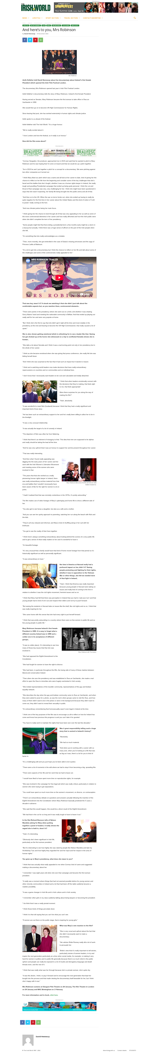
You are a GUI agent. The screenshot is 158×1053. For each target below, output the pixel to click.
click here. (54, 995)
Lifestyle (36, 18)
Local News (65, 25)
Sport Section (52, 18)
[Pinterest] (35, 40)
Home (24, 23)
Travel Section (71, 18)
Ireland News (56, 25)
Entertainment (38, 23)
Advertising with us (109, 1050)
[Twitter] (30, 40)
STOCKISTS (132, 1050)
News (24, 18)
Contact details (122, 1050)
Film (43, 25)
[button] (134, 18)
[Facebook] (24, 40)
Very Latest (74, 25)
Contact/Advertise (92, 18)
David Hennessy (29, 34)
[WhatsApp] (40, 40)
